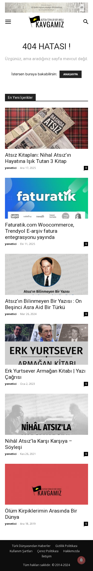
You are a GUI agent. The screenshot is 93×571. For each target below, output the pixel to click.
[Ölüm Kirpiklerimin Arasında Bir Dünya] (46, 484)
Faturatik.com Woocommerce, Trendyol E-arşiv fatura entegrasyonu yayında (39, 231)
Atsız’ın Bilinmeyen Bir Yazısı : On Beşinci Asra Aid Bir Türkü (43, 304)
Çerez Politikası (48, 551)
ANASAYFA (70, 74)
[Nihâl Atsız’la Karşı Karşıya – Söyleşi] (46, 414)
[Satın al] (46, 7)
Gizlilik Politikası (66, 546)
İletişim (47, 556)
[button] (8, 21)
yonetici (11, 168)
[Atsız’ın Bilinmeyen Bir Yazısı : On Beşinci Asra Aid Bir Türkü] (46, 274)
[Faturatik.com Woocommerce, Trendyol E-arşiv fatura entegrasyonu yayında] (46, 198)
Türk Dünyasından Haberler (31, 546)
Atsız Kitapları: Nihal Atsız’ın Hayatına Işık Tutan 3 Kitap (38, 158)
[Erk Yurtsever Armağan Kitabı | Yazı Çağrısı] (46, 344)
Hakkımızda (71, 551)
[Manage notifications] (81, 560)
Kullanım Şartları (21, 551)
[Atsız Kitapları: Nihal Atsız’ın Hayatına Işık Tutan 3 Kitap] (46, 128)
